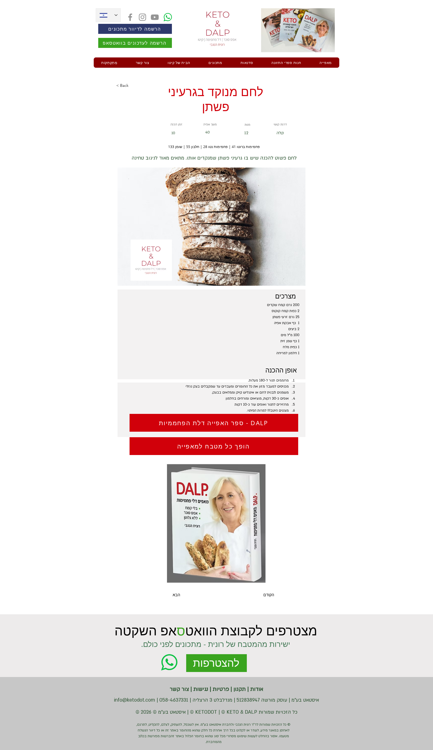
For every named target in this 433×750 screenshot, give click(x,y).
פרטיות (220, 689)
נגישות (200, 689)
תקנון (239, 689)
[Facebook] (130, 17)
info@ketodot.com (134, 700)
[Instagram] (142, 17)
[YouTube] (155, 17)
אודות (256, 689)
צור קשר (179, 689)
